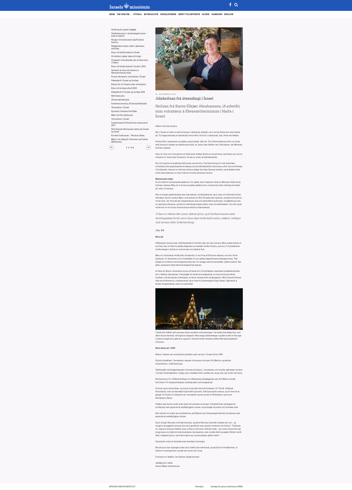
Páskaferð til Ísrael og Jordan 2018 (128, 92)
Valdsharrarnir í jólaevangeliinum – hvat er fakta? (129, 34)
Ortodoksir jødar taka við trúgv (126, 56)
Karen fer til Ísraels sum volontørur (128, 84)
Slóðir (205, 14)
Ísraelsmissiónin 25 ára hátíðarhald (129, 103)
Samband (216, 14)
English (228, 14)
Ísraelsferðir (168, 14)
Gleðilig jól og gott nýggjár (123, 29)
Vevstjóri (199, 486)
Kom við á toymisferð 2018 (124, 88)
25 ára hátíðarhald (120, 99)
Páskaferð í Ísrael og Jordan (125, 80)
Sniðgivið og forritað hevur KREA (227, 486)
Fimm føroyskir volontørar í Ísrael (128, 76)
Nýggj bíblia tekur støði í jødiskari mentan (128, 47)
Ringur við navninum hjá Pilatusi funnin (127, 40)
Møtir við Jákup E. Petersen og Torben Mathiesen (129, 140)
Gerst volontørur (189, 14)
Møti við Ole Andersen (122, 115)
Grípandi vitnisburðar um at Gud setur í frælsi (129, 61)
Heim (112, 14)
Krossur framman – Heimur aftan (128, 135)
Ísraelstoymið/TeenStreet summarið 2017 (129, 124)
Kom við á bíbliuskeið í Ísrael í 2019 (128, 66)
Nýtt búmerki (118, 95)
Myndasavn (151, 14)
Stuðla (137, 14)
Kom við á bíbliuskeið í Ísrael (125, 52)
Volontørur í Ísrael (120, 107)
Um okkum (123, 14)
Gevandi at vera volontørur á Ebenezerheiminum (125, 71)
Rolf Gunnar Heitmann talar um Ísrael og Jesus (130, 130)
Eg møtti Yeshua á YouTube (124, 111)
